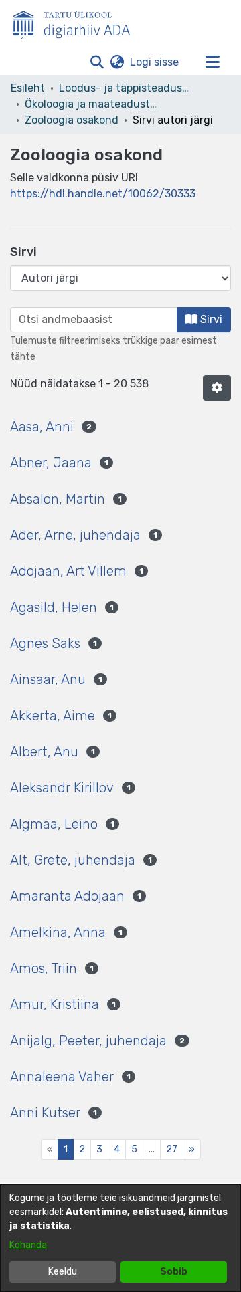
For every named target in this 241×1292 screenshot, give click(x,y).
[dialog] (120, 1238)
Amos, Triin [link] (43, 968)
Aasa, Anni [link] (42, 427)
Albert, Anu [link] (44, 752)
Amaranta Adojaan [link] (67, 896)
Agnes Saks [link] (45, 643)
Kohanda (28, 1245)
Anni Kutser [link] (45, 1113)
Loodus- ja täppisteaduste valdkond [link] (126, 88)
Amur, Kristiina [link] (54, 1004)
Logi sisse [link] (155, 62)
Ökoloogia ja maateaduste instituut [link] (92, 104)
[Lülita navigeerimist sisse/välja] (212, 62)
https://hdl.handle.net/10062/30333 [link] (102, 193)
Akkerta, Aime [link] (52, 716)
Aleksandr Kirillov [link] (62, 788)
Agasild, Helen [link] (53, 607)
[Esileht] (77, 22)
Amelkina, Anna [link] (58, 932)
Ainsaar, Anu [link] (48, 679)
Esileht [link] (28, 88)
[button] (96, 62)
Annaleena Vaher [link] (62, 1077)
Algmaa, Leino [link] (54, 824)
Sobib (173, 1271)
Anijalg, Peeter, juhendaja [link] (88, 1041)
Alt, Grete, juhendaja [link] (72, 860)
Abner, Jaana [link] (51, 463)
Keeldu (62, 1271)
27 (171, 1149)
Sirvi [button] (209, 319)
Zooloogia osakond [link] (71, 120)
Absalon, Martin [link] (57, 499)
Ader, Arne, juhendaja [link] (75, 535)
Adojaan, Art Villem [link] (68, 571)
